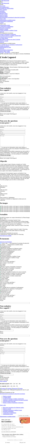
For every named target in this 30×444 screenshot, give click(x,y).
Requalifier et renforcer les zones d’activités (10, 39)
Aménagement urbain (5, 25)
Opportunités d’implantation (6, 21)
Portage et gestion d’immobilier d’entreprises (13, 402)
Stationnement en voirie (5, 47)
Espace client (3, 51)
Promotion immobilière (5, 27)
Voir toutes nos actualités (5, 235)
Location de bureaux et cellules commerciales (10, 35)
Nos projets (2, 5)
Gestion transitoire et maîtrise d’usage (8, 30)
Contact (2, 22)
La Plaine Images (4, 38)
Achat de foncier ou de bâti (6, 37)
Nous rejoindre (3, 9)
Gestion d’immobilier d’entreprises (8, 34)
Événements (3, 12)
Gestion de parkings (4, 46)
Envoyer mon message (5, 111)
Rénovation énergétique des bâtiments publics (13, 407)
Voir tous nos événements (6, 241)
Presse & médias (4, 16)
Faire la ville (3, 18)
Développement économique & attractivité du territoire (12, 17)
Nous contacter (3, 381)
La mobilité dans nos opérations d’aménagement (11, 44)
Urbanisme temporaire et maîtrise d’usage (12, 410)
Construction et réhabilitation (6, 26)
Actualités (2, 11)
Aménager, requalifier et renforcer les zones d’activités (15, 400)
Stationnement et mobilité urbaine (7, 20)
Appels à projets (3, 14)
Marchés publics (3, 13)
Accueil (2, 52)
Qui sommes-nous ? (4, 7)
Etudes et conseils (4, 29)
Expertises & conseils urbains (6, 8)
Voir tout (2, 31)
